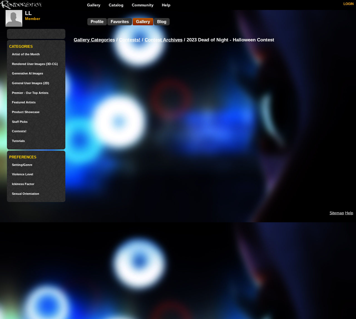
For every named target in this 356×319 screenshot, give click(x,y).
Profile (97, 21)
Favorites (120, 21)
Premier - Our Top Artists (30, 92)
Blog (161, 21)
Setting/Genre (22, 164)
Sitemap (337, 213)
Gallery (93, 5)
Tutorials (18, 141)
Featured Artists (24, 102)
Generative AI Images (27, 73)
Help (166, 5)
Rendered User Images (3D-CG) (35, 64)
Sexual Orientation (25, 193)
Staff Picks (20, 121)
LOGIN (348, 4)
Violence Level (22, 174)
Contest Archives (163, 40)
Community (143, 5)
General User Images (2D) (30, 83)
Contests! (19, 131)
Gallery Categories (94, 40)
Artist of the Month (26, 54)
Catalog (116, 5)
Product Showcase (25, 112)
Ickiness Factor (23, 184)
